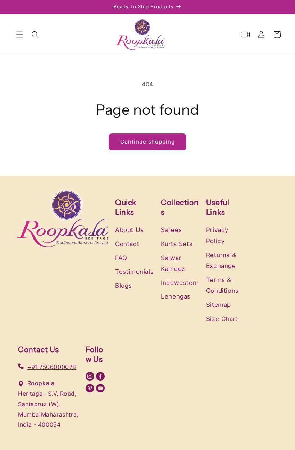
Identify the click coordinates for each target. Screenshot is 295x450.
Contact (127, 243)
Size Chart (222, 318)
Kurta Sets (176, 243)
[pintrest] (91, 390)
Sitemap (218, 304)
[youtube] (100, 390)
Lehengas (176, 296)
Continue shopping (147, 141)
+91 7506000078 (51, 367)
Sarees (171, 229)
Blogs (123, 285)
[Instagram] (91, 378)
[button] (19, 34)
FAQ (121, 258)
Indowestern (180, 282)
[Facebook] (100, 378)
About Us (129, 229)
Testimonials (134, 271)
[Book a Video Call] (245, 34)
